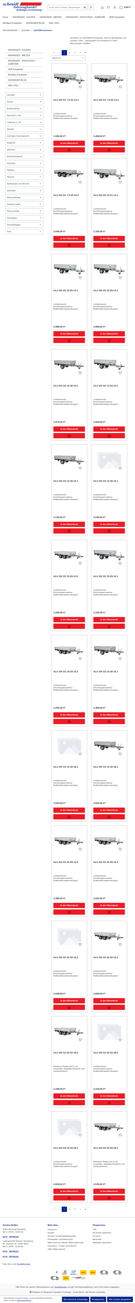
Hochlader (11, 163)
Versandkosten (60, 1287)
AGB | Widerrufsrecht (56, 1249)
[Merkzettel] (108, 7)
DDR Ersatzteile (15, 69)
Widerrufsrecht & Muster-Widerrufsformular (66, 1242)
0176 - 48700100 (11, 1237)
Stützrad (10, 177)
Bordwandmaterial (14, 156)
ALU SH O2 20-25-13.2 (65, 862)
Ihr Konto (96, 1236)
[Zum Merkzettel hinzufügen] (80, 87)
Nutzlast (10, 129)
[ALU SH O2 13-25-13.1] (109, 364)
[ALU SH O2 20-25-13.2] (69, 841)
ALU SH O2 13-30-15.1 (65, 481)
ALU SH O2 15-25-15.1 (105, 576)
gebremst (11, 150)
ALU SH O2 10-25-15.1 (105, 290)
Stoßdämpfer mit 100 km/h (18, 184)
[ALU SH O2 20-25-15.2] (109, 841)
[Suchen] (91, 7)
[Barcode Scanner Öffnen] (85, 7)
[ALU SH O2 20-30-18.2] (69, 1031)
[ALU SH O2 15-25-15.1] (109, 555)
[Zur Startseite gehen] (22, 6)
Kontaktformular (23, 1264)
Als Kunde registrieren (102, 1233)
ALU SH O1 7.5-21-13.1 (66, 100)
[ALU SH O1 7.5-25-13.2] (109, 79)
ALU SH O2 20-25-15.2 (105, 862)
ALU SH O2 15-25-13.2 (65, 576)
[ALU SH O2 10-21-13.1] (109, 174)
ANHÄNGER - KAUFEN (19, 50)
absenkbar (11, 191)
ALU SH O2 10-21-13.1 (105, 195)
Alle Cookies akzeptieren (120, 1299)
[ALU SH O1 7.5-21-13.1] (69, 79)
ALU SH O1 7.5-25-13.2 (106, 100)
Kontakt (51, 1233)
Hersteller (11, 95)
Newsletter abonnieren (102, 1242)
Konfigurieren (98, 1299)
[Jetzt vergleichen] (102, 7)
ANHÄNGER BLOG (17, 80)
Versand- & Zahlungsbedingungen (62, 1236)
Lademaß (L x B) (14, 122)
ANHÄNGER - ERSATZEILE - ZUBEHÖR (22, 62)
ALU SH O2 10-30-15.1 (65, 385)
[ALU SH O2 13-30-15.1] (69, 460)
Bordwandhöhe (13, 108)
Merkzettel (97, 1239)
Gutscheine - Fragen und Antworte (62, 1246)
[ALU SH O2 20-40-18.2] (109, 1127)
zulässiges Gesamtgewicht (18, 136)
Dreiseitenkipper (14, 225)
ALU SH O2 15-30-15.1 (105, 671)
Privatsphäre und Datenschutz (60, 1239)
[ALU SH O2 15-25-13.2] (69, 555)
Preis (9, 232)
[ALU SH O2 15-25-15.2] (69, 650)
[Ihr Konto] (115, 7)
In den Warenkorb (69, 143)
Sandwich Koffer (14, 204)
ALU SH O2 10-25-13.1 (65, 290)
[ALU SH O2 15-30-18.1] (69, 746)
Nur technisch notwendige (76, 1299)
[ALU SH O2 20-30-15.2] (69, 936)
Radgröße (11, 143)
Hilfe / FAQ (13, 85)
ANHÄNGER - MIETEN (19, 55)
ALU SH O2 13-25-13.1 (105, 385)
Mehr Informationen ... (24, 1300)
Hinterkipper (12, 218)
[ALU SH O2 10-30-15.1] (69, 364)
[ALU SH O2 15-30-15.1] (109, 650)
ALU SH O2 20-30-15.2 (65, 957)
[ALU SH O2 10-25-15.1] (109, 269)
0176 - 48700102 (11, 1257)
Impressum (52, 1229)
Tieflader (10, 170)
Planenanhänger (14, 197)
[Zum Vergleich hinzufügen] (69, 149)
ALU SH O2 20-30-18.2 (65, 1052)
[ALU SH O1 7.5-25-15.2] (69, 174)
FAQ (94, 1229)
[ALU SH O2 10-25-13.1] (69, 269)
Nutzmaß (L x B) (14, 115)
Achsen (10, 102)
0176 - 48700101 (11, 1251)
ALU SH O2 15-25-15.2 (65, 671)
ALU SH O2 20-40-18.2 (105, 1148)
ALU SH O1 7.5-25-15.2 (66, 195)
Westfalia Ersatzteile (17, 75)
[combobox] (64, 7)
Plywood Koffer (13, 211)
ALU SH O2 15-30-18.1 (65, 767)
